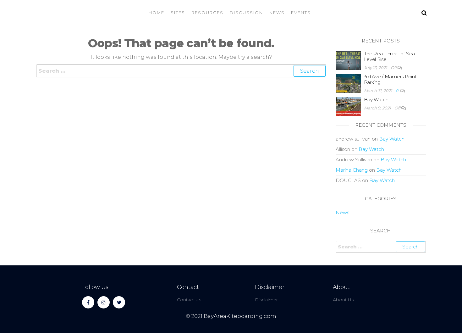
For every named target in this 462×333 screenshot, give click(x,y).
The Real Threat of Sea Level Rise (389, 56)
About (341, 287)
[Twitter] (119, 302)
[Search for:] (181, 70)
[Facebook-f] (88, 302)
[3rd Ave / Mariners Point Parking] (348, 83)
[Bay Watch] (348, 106)
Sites (178, 12)
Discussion (246, 12)
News (277, 12)
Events (301, 12)
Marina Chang (352, 170)
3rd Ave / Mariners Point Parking (390, 79)
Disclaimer (269, 287)
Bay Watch (376, 100)
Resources (207, 12)
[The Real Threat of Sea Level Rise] (348, 60)
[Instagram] (103, 302)
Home (156, 12)
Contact (188, 287)
